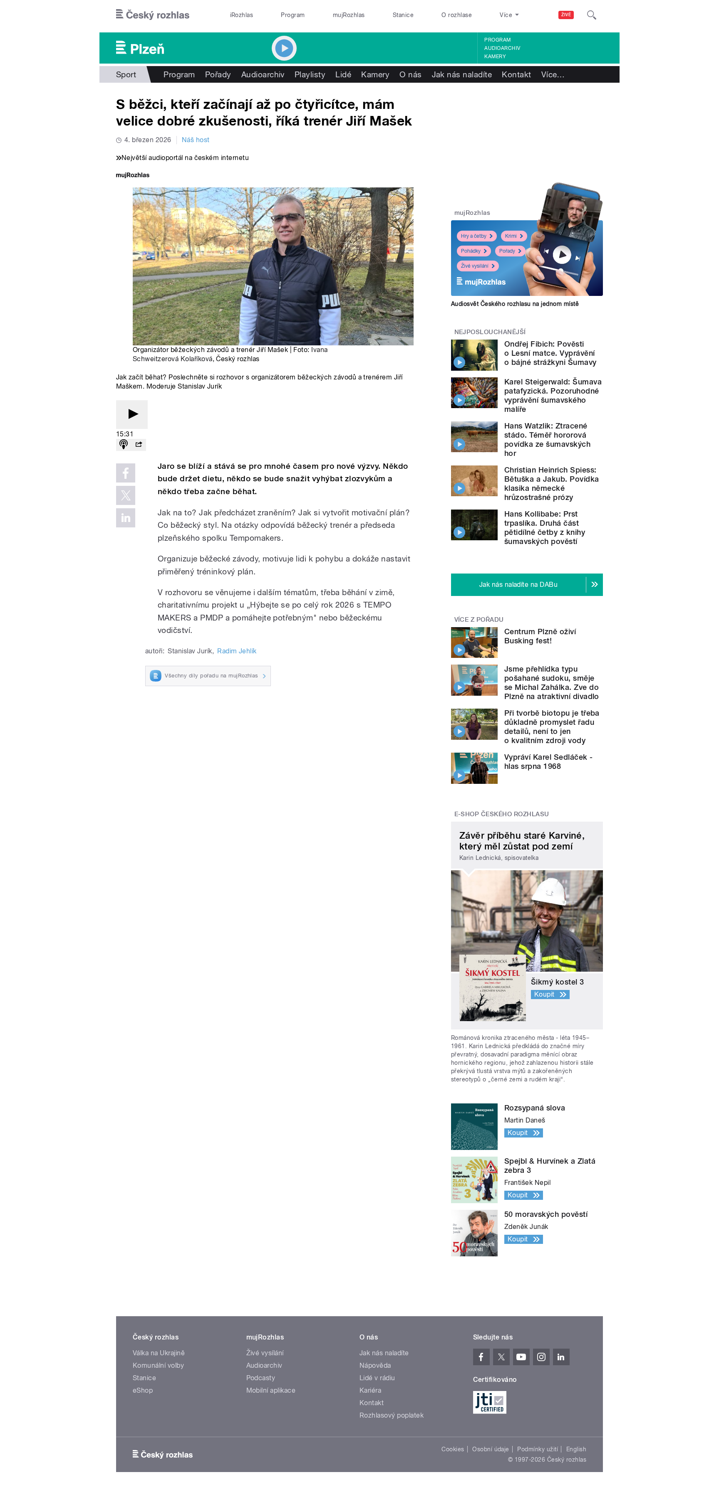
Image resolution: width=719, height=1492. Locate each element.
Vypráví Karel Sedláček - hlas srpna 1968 (548, 762)
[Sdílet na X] (125, 495)
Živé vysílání (474, 266)
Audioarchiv (502, 48)
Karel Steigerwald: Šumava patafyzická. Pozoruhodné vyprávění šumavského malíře (553, 395)
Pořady (218, 74)
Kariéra (370, 1390)
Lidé (343, 74)
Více (553, 74)
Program (293, 15)
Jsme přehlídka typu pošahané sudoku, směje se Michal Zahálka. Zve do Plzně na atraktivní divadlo (551, 683)
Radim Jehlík (237, 651)
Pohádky (471, 251)
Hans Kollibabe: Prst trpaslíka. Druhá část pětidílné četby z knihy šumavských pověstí (544, 528)
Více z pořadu (479, 619)
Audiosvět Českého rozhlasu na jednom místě (515, 303)
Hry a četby (473, 236)
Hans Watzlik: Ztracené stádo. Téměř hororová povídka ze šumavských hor (547, 439)
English (576, 1449)
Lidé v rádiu (377, 1378)
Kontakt (516, 74)
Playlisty (310, 74)
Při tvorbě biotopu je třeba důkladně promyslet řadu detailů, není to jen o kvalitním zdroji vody (552, 727)
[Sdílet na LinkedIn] (125, 517)
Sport (126, 74)
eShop (143, 1390)
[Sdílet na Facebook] (125, 473)
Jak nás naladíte (462, 74)
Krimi (511, 236)
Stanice (403, 15)
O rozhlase (456, 15)
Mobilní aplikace (271, 1390)
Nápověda (375, 1365)
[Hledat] (591, 15)
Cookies (452, 1449)
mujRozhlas (349, 15)
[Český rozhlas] (152, 15)
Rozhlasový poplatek (392, 1415)
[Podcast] (123, 445)
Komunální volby (158, 1365)
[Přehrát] (132, 414)
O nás (410, 74)
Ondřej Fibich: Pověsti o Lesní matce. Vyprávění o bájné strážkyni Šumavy (550, 353)
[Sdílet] (138, 445)
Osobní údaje (490, 1449)
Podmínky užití (537, 1449)
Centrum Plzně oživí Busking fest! (540, 636)
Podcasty (260, 1378)
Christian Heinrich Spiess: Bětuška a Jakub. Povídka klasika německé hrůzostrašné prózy (551, 483)
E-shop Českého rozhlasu (501, 814)
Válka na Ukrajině (159, 1353)
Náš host (196, 140)
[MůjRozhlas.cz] (132, 176)
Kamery (495, 56)
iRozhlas (241, 15)
